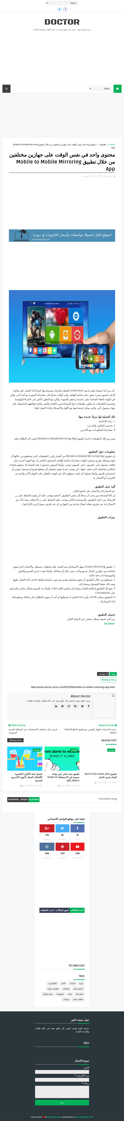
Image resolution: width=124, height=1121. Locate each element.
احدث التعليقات (47, 910)
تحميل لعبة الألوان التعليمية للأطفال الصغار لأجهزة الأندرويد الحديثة (26, 777)
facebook (13, 799)
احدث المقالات (77, 910)
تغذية (70, 994)
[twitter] (59, 9)
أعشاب (72, 983)
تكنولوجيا (60, 994)
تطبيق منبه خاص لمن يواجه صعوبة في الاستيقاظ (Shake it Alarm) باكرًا (63, 777)
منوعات (66, 999)
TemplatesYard (54, 1117)
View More (17, 740)
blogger (34, 799)
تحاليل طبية (78, 989)
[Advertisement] (62, 57)
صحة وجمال (48, 994)
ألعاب (63, 983)
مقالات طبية (78, 999)
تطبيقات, (85, 176)
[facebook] (65, 9)
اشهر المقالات (62, 910)
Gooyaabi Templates (84, 1117)
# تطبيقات (103, 674)
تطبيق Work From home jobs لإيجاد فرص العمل (101, 775)
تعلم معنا (79, 994)
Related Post (109, 740)
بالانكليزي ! (52, 983)
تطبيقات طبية (53, 989)
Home (112, 144)
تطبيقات (102, 144)
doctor (62, 22)
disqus (24, 799)
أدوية (81, 983)
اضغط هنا (109, 623)
